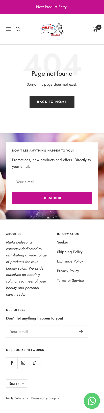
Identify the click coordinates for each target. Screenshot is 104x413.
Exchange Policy (70, 261)
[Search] (18, 29)
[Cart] (95, 29)
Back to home (52, 101)
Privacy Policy (68, 271)
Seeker (62, 242)
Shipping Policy (70, 252)
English (14, 383)
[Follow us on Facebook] (11, 363)
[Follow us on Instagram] (23, 363)
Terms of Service (70, 280)
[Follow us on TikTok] (34, 363)
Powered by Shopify (45, 398)
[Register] (81, 331)
